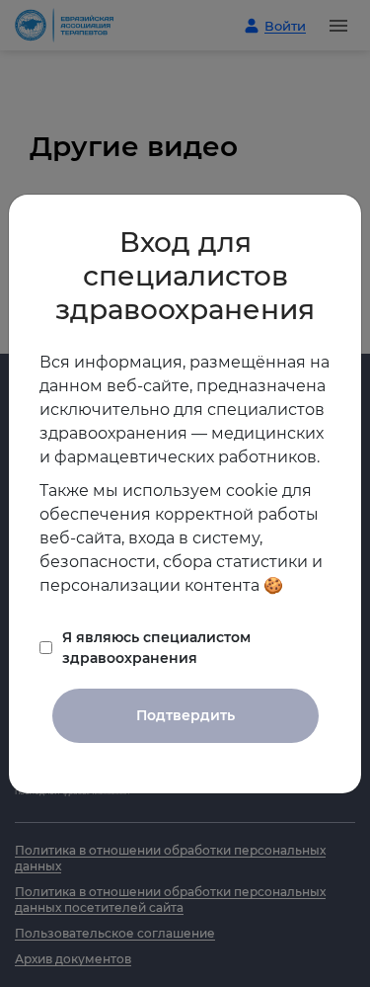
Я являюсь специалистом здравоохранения (156, 647)
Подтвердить (185, 715)
